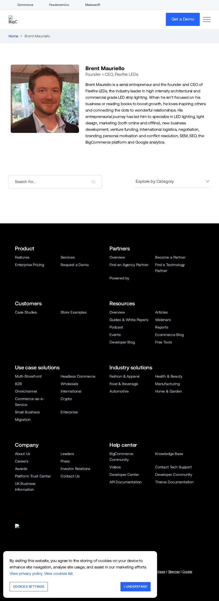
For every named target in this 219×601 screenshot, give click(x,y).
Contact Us (70, 476)
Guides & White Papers (129, 320)
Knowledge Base (169, 454)
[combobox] (55, 181)
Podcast (116, 327)
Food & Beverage (124, 384)
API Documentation (126, 482)
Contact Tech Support (173, 467)
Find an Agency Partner (129, 265)
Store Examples (74, 312)
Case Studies (26, 312)
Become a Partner (170, 257)
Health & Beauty (168, 376)
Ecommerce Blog (169, 335)
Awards (21, 468)
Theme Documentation (174, 482)
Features (22, 257)
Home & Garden (168, 391)
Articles (161, 312)
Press (65, 461)
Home (13, 36)
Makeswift (92, 5)
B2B (18, 384)
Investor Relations (75, 468)
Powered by (119, 278)
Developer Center (124, 474)
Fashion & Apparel (124, 376)
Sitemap (174, 572)
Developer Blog (122, 342)
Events (115, 335)
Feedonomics (59, 5)
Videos (115, 467)
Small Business (27, 412)
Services (68, 257)
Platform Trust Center (33, 476)
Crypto (66, 399)
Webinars (163, 320)
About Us (22, 454)
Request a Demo (75, 265)
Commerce (25, 5)
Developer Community (173, 474)
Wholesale (69, 384)
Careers (21, 461)
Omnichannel (26, 391)
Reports (161, 327)
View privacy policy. (26, 573)
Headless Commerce (78, 376)
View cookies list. (58, 573)
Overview (117, 257)
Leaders (67, 454)
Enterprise (69, 412)
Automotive (119, 391)
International (71, 391)
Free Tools (163, 342)
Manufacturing (167, 384)
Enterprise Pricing (29, 265)
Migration (23, 419)
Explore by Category (155, 181)
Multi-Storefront (28, 376)
